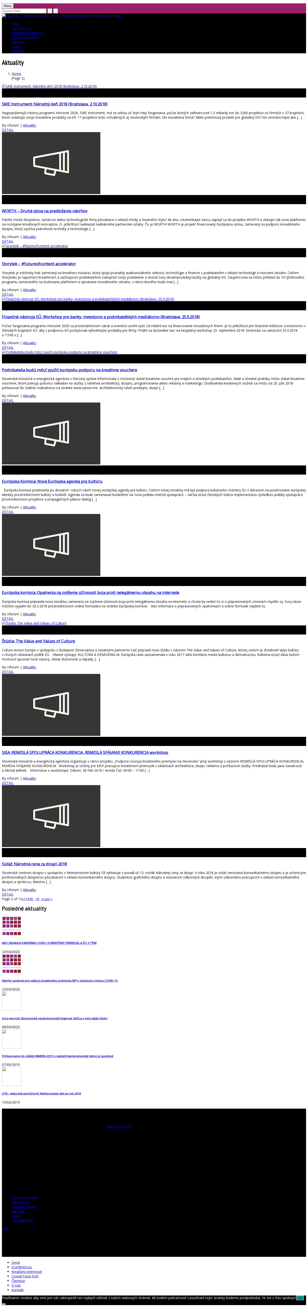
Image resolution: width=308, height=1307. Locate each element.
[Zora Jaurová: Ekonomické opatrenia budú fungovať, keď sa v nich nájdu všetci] (154, 1001)
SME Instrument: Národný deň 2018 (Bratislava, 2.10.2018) (55, 104)
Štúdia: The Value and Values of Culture (38, 641)
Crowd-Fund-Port (25, 37)
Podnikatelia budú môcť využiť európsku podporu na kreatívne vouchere (69, 370)
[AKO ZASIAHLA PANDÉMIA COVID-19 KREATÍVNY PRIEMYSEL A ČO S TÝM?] (154, 926)
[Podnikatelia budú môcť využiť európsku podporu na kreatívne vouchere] (59, 352)
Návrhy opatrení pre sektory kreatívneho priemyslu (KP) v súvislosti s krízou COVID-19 (60, 980)
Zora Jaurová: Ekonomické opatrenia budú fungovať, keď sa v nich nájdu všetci (54, 1018)
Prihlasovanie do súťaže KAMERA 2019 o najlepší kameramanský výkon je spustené (57, 1056)
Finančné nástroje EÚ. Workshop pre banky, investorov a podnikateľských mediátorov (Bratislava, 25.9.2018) (101, 316)
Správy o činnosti (25, 1197)
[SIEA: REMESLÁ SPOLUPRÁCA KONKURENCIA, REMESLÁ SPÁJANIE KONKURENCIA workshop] (51, 734)
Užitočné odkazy (24, 1206)
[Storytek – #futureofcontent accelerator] (35, 246)
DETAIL (8, 130)
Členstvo (19, 42)
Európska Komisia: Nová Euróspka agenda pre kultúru (52, 481)
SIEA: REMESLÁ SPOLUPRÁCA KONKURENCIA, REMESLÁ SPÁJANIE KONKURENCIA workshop (85, 752)
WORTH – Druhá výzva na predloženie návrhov (44, 211)
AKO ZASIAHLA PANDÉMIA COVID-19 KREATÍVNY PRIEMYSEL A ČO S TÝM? (49, 943)
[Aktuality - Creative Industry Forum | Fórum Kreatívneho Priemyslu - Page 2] (63, 15)
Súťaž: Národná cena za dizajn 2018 (34, 864)
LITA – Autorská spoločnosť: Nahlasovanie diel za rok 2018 (41, 1093)
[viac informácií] (119, 1126)
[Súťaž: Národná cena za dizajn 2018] (51, 845)
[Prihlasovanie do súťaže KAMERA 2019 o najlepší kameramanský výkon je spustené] (154, 1039)
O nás (17, 46)
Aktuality (29, 125)
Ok (300, 1298)
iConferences (23, 28)
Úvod (16, 23)
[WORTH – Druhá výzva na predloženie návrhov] (51, 192)
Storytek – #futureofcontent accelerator (39, 263)
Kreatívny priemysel (28, 33)
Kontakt (19, 51)
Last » (47, 899)
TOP (5, 1228)
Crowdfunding (22, 1220)
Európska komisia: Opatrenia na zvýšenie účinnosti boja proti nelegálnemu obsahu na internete (90, 592)
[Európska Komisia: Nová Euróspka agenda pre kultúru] (51, 463)
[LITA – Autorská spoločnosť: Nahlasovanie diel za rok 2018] (154, 1077)
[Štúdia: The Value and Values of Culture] (34, 623)
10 (37, 899)
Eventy (17, 1216)
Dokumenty (21, 1202)
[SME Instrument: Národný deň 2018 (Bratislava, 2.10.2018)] (49, 86)
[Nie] (4, 1304)
